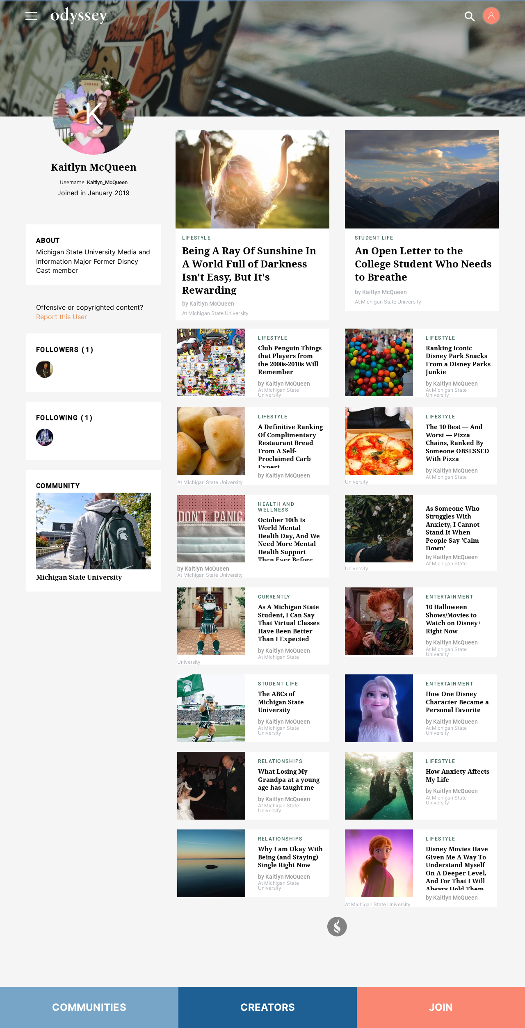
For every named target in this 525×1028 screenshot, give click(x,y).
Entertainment (450, 597)
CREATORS (267, 1007)
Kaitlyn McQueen (211, 303)
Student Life (374, 238)
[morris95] (44, 369)
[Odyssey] (78, 15)
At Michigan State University (215, 313)
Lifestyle (196, 238)
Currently (274, 597)
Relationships (280, 761)
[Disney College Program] (44, 437)
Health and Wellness (276, 507)
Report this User (61, 317)
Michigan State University (79, 577)
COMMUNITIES (89, 1007)
